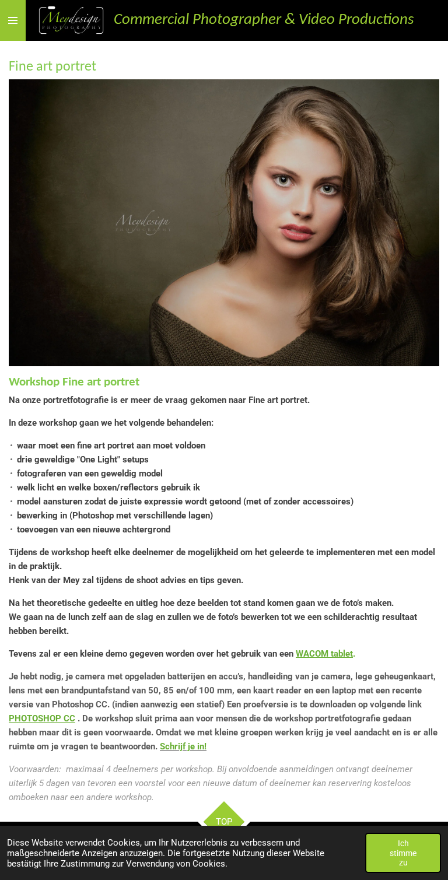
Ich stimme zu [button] (403, 853)
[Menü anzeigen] (13, 20)
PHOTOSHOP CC (42, 718)
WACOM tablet (324, 653)
